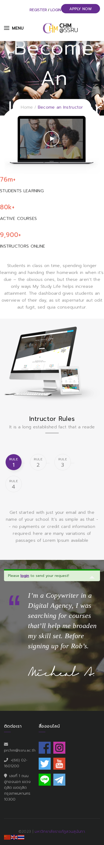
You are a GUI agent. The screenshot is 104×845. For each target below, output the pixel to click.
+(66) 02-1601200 (15, 763)
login (25, 575)
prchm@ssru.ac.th (19, 750)
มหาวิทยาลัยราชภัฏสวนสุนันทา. (60, 831)
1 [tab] (13, 463)
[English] (14, 837)
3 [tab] (62, 463)
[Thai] (21, 837)
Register (38, 10)
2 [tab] (38, 463)
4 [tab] (13, 485)
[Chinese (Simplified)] (7, 837)
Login (55, 10)
